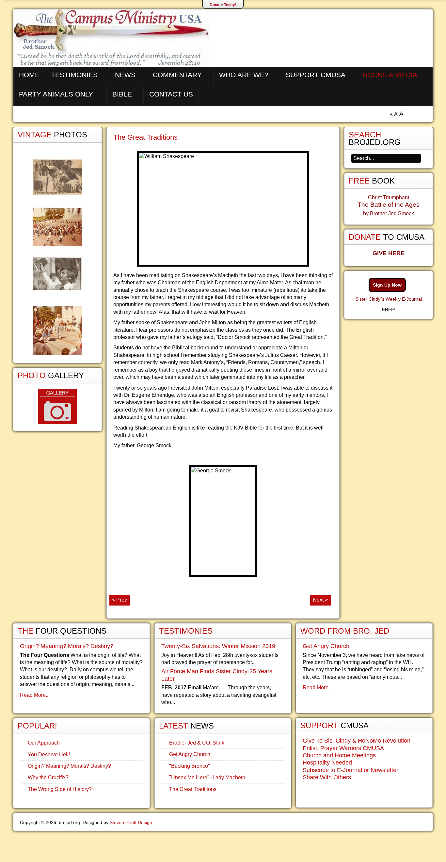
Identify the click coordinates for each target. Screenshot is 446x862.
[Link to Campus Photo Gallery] (57, 406)
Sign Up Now (387, 285)
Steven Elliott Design (131, 822)
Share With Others (327, 777)
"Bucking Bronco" (189, 766)
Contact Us (171, 94)
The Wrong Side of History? (60, 789)
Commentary (177, 75)
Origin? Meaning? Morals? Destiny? (66, 646)
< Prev (119, 600)
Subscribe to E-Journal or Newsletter (350, 770)
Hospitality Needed (327, 762)
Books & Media (390, 75)
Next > (320, 600)
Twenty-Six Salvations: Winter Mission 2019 (218, 646)
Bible (122, 94)
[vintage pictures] (57, 257)
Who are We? (243, 75)
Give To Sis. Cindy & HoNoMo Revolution (356, 740)
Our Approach (44, 743)
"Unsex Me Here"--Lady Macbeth (207, 777)
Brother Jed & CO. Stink (196, 743)
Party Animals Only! (57, 94)
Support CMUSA (315, 75)
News (125, 75)
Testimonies (74, 75)
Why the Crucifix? (48, 777)
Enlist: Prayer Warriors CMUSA (343, 748)
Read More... (35, 695)
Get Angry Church (189, 754)
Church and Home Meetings (339, 755)
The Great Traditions (145, 137)
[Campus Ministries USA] (223, 845)
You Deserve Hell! (49, 754)
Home (29, 75)
